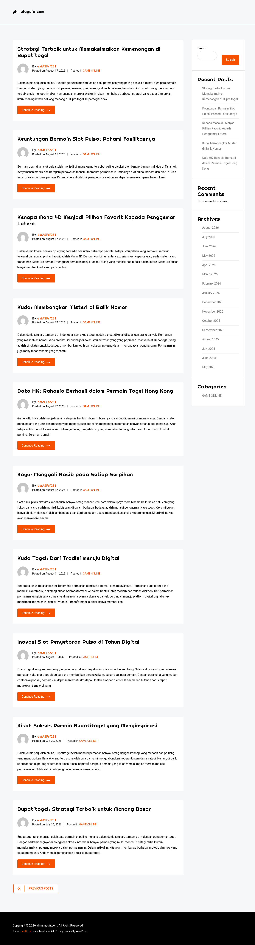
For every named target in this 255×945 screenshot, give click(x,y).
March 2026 (210, 274)
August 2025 (210, 339)
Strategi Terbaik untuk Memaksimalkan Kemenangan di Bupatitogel (89, 52)
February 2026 (211, 283)
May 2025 (208, 367)
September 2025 (213, 330)
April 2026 (209, 265)
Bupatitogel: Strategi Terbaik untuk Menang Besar (84, 809)
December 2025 (212, 302)
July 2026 (208, 237)
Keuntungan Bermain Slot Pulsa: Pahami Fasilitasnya (86, 138)
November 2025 (212, 311)
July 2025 (208, 348)
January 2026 (211, 293)
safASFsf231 (47, 66)
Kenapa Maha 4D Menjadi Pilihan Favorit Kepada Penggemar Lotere (96, 220)
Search (202, 48)
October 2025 (211, 320)
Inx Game (26, 931)
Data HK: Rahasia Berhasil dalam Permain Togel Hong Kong (95, 390)
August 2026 (210, 227)
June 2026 (209, 246)
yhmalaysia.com (28, 11)
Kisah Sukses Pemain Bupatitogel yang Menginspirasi (87, 725)
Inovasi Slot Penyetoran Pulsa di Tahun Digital (78, 641)
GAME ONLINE (91, 70)
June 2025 (209, 358)
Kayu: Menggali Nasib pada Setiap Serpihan (75, 474)
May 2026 (208, 255)
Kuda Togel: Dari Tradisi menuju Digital (68, 558)
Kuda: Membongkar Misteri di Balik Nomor (72, 307)
